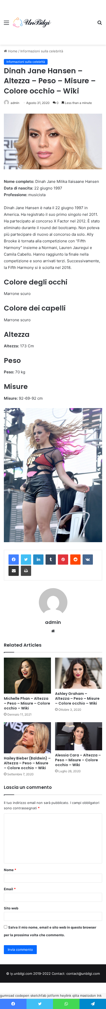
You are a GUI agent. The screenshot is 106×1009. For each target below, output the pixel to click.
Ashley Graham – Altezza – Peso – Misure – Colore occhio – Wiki (77, 698)
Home (12, 51)
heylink (65, 995)
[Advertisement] (73, 18)
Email (10, 889)
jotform (53, 995)
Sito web (11, 908)
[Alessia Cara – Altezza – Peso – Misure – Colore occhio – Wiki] (78, 736)
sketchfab (38, 995)
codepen (22, 995)
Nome (10, 870)
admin (15, 103)
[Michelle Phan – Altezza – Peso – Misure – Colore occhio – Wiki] (27, 676)
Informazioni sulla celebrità (41, 51)
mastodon (88, 995)
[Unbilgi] (33, 22)
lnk (99, 995)
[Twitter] (26, 559)
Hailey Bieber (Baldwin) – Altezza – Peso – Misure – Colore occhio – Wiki (27, 763)
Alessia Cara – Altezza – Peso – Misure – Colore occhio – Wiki (78, 760)
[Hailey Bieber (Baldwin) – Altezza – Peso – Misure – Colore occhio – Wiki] (27, 737)
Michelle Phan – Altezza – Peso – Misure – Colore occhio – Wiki (27, 703)
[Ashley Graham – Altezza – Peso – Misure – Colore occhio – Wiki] (78, 673)
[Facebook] (13, 559)
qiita (75, 995)
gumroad (7, 995)
